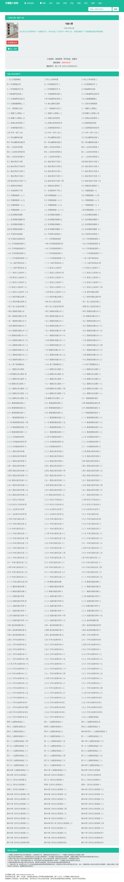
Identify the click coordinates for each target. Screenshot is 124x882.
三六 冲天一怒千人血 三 (90, 132)
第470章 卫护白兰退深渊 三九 (55, 833)
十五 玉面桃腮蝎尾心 (89, 98)
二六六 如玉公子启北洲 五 (54, 504)
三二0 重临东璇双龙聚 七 (53, 591)
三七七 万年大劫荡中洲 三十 (54, 683)
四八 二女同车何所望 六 (90, 152)
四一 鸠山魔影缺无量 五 (53, 142)
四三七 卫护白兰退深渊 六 (54, 779)
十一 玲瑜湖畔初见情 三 (53, 94)
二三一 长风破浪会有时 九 (91, 446)
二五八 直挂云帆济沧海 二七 (92, 490)
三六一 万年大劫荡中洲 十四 (17, 659)
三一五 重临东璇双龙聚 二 (91, 581)
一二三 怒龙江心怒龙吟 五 (91, 272)
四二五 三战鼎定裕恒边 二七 (54, 760)
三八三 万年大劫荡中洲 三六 (54, 692)
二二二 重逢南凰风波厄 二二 (92, 432)
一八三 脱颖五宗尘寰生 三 (91, 369)
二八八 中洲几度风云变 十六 (92, 538)
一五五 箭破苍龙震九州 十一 (54, 325)
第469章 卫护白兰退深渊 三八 (18, 833)
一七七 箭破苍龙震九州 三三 (92, 359)
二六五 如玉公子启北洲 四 (17, 504)
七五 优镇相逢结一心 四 (90, 195)
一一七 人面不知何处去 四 (91, 263)
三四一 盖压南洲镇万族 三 (54, 625)
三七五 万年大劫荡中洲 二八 (92, 678)
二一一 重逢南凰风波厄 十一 (17, 417)
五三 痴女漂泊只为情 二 (53, 161)
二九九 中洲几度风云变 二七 (54, 557)
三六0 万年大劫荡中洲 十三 (91, 654)
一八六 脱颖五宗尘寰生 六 (91, 374)
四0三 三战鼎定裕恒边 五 (16, 726)
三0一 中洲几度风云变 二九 (17, 562)
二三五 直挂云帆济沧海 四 (17, 456)
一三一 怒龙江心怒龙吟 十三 (54, 287)
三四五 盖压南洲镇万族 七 (91, 630)
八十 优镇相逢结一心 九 (53, 205)
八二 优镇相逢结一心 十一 (17, 210)
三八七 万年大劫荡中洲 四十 (92, 697)
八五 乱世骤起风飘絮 (15, 214)
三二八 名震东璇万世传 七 (17, 606)
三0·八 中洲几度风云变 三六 (54, 572)
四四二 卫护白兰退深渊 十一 (17, 789)
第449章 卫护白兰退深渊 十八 (55, 799)
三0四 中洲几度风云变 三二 (17, 567)
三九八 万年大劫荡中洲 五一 (54, 717)
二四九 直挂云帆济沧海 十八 (92, 475)
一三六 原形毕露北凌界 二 (17, 296)
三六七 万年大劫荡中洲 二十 (17, 668)
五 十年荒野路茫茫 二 (52, 84)
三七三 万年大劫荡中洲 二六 (17, 678)
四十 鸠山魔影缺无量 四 (16, 142)
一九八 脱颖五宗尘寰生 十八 (92, 393)
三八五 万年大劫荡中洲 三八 (17, 697)
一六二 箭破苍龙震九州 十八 (92, 335)
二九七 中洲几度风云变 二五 (92, 552)
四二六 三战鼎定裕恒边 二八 (92, 760)
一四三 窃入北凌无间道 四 (54, 306)
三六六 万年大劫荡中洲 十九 (92, 663)
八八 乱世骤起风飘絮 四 (16, 219)
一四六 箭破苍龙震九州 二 (54, 311)
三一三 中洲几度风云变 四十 (17, 581)
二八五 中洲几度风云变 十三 (92, 533)
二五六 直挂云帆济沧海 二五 (17, 490)
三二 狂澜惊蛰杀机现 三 (53, 127)
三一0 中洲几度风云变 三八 (17, 577)
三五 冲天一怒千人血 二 (53, 132)
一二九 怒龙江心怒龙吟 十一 (92, 282)
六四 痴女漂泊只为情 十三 (17, 181)
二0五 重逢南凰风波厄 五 (16, 408)
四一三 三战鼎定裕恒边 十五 (54, 741)
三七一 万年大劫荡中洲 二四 (54, 673)
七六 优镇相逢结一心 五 (16, 200)
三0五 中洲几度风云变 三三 (54, 567)
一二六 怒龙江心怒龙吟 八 (91, 277)
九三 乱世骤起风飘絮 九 (90, 224)
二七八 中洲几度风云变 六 (54, 523)
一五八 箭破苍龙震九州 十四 (54, 330)
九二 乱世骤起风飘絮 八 (53, 224)
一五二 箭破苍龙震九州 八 (54, 321)
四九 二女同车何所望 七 (16, 156)
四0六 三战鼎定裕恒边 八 (16, 731)
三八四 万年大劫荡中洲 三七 (92, 692)
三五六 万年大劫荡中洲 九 (54, 649)
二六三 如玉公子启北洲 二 (54, 499)
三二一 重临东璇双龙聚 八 (91, 591)
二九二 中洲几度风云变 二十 (17, 548)
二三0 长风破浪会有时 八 (53, 446)
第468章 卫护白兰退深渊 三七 (92, 828)
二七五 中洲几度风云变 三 (54, 519)
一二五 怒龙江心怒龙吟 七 (54, 277)
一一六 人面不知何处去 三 (54, 263)
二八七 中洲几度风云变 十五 (54, 538)
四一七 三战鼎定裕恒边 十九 (92, 746)
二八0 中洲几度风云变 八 (16, 528)
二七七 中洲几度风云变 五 (17, 523)
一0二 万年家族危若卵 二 (90, 238)
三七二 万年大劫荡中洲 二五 (92, 673)
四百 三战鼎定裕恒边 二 (16, 721)
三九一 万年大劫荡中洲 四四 (17, 707)
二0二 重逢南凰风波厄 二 (16, 403)
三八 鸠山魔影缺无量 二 (53, 137)
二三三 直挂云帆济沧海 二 (54, 451)
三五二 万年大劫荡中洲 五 (17, 644)
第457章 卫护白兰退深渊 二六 (18, 813)
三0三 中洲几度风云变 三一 (91, 562)
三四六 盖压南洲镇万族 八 (17, 635)
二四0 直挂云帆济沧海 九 (90, 461)
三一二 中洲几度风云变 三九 (92, 577)
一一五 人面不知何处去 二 (17, 263)
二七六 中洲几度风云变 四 (91, 519)
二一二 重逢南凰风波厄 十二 (54, 417)
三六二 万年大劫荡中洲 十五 (54, 659)
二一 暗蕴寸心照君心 (89, 108)
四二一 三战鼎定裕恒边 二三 (17, 755)
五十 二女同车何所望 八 (53, 156)
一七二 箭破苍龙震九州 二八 (17, 354)
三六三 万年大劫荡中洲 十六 (92, 659)
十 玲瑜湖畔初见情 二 (15, 94)
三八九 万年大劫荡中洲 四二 (54, 702)
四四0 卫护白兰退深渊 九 (53, 784)
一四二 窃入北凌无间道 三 (17, 306)
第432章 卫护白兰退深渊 (90, 770)
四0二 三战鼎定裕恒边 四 (90, 721)
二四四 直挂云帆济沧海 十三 (17, 470)
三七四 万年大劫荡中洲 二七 (54, 678)
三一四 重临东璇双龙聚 (53, 581)
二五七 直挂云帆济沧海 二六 (54, 490)
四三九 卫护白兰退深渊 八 (17, 784)
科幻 (86, 3)
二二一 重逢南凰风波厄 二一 (54, 432)
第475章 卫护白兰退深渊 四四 (18, 842)
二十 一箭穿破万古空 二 (53, 108)
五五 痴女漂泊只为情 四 (16, 166)
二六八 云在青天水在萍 (15, 509)
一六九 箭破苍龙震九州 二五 (17, 350)
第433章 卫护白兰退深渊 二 (17, 775)
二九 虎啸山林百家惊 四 (53, 123)
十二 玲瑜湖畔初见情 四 (90, 94)
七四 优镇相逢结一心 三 (53, 195)
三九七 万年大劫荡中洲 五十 (17, 717)
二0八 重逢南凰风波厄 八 (16, 412)
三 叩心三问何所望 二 (89, 79)
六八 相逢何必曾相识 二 (53, 185)
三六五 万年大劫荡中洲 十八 (54, 663)
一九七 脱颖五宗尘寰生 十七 (54, 393)
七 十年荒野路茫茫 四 (15, 89)
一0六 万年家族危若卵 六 (16, 248)
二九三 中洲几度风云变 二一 (54, 548)
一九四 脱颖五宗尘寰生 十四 (54, 388)
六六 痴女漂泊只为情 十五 (91, 181)
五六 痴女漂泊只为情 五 (53, 166)
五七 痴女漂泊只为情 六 (90, 166)
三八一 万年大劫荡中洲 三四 (92, 688)
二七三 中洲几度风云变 (90, 514)
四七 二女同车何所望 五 (53, 152)
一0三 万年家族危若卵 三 (16, 243)
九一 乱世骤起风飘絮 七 (16, 224)
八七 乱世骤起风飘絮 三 (90, 214)
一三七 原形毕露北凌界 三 (54, 296)
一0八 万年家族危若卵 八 (90, 248)
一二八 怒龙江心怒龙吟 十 (54, 282)
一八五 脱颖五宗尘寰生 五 (54, 374)
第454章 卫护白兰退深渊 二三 (18, 808)
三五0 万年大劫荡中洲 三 (53, 639)
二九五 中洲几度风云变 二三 (17, 552)
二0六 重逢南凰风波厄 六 (53, 408)
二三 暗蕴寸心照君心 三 (53, 113)
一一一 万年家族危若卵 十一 (92, 253)
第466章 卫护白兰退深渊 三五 (18, 828)
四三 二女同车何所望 (15, 147)
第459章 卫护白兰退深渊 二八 (92, 813)
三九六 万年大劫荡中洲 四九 (92, 712)
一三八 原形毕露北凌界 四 (91, 296)
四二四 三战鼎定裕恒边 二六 (17, 760)
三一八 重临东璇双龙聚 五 (91, 586)
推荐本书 (13, 42)
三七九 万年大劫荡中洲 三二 (17, 688)
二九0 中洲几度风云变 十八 (54, 543)
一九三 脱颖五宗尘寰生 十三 (17, 388)
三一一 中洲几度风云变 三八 (54, 577)
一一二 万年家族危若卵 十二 (17, 258)
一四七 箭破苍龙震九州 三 (91, 311)
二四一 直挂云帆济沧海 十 (17, 465)
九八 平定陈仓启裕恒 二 (53, 234)
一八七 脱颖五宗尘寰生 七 (17, 379)
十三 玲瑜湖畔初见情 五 (16, 98)
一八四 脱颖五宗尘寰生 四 (17, 374)
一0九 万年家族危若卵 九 (16, 253)
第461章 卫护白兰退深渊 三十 (55, 818)
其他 (100, 3)
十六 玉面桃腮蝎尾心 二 (16, 103)
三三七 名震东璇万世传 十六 (17, 620)
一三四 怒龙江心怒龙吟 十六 (54, 292)
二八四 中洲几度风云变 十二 (54, 533)
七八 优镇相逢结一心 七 (90, 200)
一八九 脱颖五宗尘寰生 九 (91, 379)
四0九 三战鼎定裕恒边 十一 (17, 736)
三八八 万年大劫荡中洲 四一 (17, 702)
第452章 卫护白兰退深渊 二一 (55, 804)
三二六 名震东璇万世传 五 (54, 601)
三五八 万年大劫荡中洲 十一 (17, 654)
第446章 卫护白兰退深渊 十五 (55, 794)
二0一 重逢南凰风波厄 (89, 398)
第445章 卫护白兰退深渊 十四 (18, 794)
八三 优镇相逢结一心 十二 (54, 210)
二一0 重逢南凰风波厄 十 (90, 412)
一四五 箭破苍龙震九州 (15, 311)
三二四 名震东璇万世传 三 (91, 596)
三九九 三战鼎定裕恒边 (90, 717)
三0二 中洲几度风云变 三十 (54, 562)
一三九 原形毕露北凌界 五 (17, 301)
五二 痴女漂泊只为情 (15, 161)
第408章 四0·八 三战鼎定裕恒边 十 (94, 731)
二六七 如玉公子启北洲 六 (91, 504)
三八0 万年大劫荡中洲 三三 (54, 688)
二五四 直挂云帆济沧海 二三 (54, 485)
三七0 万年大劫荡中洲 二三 (17, 673)
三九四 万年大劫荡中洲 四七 (17, 712)
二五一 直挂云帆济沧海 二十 (54, 480)
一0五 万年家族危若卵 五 (90, 243)
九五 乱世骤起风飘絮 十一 (54, 229)
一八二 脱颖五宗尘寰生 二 (54, 369)
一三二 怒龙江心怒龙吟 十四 (92, 287)
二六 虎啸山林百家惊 (52, 118)
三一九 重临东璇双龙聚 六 (17, 591)
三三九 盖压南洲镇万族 (90, 620)
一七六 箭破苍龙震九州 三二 (54, 359)
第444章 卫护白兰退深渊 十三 (92, 789)
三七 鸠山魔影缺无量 (15, 137)
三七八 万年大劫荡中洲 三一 (92, 683)
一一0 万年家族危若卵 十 (53, 253)
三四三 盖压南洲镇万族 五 (17, 630)
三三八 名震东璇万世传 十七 (54, 620)
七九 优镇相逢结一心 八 (16, 205)
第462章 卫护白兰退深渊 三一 (92, 818)
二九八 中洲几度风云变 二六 (17, 557)
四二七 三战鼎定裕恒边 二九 (17, 765)
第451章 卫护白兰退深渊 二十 (18, 804)
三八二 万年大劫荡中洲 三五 (17, 692)
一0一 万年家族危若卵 (52, 238)
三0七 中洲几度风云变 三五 (17, 572)
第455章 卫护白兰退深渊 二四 (55, 808)
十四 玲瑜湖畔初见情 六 (53, 98)
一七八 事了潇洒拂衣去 (15, 364)
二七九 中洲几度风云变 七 (91, 523)
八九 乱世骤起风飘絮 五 (53, 219)
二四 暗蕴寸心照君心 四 (90, 113)
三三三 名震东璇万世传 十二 (92, 610)
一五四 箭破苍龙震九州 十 (17, 325)
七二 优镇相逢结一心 (89, 190)
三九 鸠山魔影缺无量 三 (90, 137)
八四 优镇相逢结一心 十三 (91, 210)
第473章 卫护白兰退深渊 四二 (55, 837)
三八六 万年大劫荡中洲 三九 (54, 697)
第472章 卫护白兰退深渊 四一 (18, 837)
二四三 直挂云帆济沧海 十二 (92, 465)
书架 (44, 3)
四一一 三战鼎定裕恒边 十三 (92, 736)
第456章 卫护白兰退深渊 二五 (92, 808)
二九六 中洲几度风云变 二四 (54, 552)
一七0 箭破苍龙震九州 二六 (54, 350)
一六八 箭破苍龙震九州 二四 (92, 345)
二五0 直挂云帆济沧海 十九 (17, 480)
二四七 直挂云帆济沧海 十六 (17, 475)
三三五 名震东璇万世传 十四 (54, 615)
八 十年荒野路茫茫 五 (52, 89)
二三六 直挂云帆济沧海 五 (54, 456)
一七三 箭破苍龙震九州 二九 (54, 354)
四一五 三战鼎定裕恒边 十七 (17, 746)
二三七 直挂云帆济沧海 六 (91, 456)
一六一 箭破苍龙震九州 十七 (54, 335)
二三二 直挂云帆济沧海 (15, 451)
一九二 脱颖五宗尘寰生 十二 (92, 383)
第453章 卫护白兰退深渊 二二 (92, 804)
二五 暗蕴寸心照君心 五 (16, 118)
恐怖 (93, 3)
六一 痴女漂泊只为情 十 (16, 176)
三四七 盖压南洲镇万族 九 (54, 635)
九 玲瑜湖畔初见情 (88, 89)
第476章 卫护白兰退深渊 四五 (55, 842)
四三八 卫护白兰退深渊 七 (91, 779)
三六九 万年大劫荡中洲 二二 (92, 668)
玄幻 (51, 3)
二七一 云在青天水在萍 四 (17, 514)
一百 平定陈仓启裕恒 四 (16, 238)
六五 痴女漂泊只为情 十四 (54, 181)
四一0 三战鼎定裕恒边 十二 (54, 736)
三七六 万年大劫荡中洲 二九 (17, 683)
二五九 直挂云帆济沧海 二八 (17, 494)
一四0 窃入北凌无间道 (52, 301)
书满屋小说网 (11, 3)
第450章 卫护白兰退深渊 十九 (92, 799)
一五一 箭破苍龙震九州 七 (17, 321)
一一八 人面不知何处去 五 (17, 267)
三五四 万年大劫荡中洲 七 (91, 644)
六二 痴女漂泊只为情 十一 (54, 176)
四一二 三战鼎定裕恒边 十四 (17, 741)
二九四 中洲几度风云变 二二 (92, 548)
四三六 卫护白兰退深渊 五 (17, 779)
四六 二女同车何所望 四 (16, 152)
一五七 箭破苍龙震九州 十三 (17, 330)
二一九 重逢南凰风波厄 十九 (92, 427)
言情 (65, 3)
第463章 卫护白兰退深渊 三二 (18, 823)
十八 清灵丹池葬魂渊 (89, 103)
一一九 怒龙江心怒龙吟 (53, 267)
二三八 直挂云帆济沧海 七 (17, 461)
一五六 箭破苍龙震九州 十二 (92, 325)
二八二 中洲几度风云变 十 (91, 528)
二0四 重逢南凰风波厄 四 (90, 403)
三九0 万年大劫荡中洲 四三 (91, 702)
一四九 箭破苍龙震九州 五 (54, 316)
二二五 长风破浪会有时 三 (91, 437)
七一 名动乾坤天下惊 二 (53, 190)
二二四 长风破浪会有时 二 (54, 437)
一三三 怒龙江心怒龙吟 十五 (17, 292)
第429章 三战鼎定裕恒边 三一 (92, 765)
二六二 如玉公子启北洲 (15, 499)
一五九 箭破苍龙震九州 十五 (92, 330)
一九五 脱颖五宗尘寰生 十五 (92, 388)
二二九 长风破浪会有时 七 (17, 446)
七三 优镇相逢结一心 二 (16, 195)
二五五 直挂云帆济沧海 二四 (92, 485)
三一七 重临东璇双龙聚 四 (54, 586)
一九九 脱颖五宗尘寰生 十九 (17, 398)
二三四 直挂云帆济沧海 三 (91, 451)
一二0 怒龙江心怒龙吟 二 (90, 267)
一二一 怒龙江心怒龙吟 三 (17, 272)
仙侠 (58, 3)
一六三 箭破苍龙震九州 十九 (17, 340)
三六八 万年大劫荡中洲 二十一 (55, 668)
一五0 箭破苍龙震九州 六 (90, 316)
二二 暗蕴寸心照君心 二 (16, 113)
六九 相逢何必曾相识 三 (90, 185)
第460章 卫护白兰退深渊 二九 (18, 818)
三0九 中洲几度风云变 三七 (91, 572)
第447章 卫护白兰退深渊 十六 (92, 794)
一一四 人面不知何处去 (90, 258)
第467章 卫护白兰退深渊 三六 (55, 828)
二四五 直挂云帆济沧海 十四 (54, 470)
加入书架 (13, 49)
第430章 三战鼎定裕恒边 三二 (18, 770)
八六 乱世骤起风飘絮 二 (53, 214)
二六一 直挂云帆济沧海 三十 (92, 494)
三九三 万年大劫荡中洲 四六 (92, 707)
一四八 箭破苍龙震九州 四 (17, 316)
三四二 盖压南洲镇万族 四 (91, 625)
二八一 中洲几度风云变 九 (54, 528)
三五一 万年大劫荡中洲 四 (91, 639)
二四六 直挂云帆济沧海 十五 (92, 470)
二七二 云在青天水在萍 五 (54, 514)
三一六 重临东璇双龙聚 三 (17, 586)
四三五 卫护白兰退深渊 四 (91, 775)
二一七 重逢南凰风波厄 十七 (17, 427)
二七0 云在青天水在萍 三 (90, 509)
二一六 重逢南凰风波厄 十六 (92, 422)
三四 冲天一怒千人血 (15, 132)
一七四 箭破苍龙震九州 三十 (92, 354)
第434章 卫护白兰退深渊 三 (54, 775)
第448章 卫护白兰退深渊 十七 (18, 799)
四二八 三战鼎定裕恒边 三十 (54, 765)
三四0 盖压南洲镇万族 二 (16, 625)
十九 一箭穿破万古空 (15, 108)
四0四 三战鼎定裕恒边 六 (53, 726)
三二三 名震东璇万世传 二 (54, 596)
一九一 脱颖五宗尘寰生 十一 (54, 383)
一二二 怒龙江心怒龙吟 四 (54, 272)
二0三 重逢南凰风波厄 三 (53, 403)
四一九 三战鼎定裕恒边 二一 (54, 750)
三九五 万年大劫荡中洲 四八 (54, 712)
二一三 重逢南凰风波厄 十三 (92, 417)
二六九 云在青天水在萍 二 (54, 509)
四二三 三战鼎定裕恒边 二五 (92, 755)
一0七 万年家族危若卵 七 (53, 248)
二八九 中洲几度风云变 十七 (17, 543)
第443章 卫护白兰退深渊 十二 (55, 789)
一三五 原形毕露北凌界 (90, 292)
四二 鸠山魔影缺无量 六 (90, 142)
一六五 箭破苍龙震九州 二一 (92, 340)
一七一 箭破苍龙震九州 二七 (92, 350)
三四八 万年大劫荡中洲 (90, 635)
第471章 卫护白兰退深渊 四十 (92, 833)
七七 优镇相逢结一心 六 (53, 200)
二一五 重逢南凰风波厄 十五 (54, 422)
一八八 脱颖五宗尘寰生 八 (54, 379)
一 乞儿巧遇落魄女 (14, 79)
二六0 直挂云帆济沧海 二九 (54, 494)
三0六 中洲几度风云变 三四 (91, 567)
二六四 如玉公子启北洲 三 (91, 499)
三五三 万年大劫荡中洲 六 (54, 644)
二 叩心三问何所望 (51, 79)
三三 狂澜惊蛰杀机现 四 (90, 127)
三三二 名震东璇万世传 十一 (54, 610)
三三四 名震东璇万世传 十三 (17, 615)
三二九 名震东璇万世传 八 (54, 606)
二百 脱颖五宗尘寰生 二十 (54, 398)
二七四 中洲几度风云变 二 (17, 519)
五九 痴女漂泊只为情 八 (53, 171)
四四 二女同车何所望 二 (53, 147)
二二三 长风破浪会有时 (15, 437)
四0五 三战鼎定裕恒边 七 (90, 726)
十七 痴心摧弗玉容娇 (52, 103)
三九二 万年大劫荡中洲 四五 (54, 707)
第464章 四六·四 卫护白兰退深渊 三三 (58, 823)
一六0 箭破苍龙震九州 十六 (17, 335)
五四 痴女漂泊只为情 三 (90, 161)
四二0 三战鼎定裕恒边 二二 (91, 750)
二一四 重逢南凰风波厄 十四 (17, 422)
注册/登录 (30, 3)
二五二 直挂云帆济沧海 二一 (92, 480)
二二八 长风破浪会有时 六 (91, 441)
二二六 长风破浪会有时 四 (17, 441)
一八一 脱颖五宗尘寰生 (15, 369)
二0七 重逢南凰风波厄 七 (90, 408)
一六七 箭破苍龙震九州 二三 (54, 345)
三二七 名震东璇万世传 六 (91, 601)
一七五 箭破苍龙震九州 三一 (17, 359)
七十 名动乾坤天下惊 (15, 190)
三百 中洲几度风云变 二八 (91, 557)
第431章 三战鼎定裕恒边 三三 (55, 770)
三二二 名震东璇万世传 (15, 596)
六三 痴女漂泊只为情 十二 (91, 176)
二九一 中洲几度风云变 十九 (92, 543)
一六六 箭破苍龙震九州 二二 (17, 345)
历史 (72, 3)
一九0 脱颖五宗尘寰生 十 (16, 383)
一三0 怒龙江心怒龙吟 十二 (17, 287)
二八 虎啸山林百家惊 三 (16, 123)
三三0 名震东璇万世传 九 (90, 606)
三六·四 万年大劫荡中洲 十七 (18, 663)
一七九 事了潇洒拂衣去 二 (54, 364)
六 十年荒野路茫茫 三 (89, 84)
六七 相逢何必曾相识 (15, 185)
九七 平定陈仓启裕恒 (15, 234)
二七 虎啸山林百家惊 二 (90, 118)
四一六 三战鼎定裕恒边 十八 (54, 746)
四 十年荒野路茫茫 (14, 84)
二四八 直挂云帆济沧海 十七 (54, 475)
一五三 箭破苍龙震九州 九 (91, 321)
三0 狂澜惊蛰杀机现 (88, 123)
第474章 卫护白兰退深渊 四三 (92, 837)
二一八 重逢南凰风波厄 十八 (54, 427)
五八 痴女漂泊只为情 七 (16, 171)
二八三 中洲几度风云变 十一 (17, 533)
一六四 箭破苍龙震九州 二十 (54, 340)
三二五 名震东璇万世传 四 (17, 601)
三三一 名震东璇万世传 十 (17, 610)
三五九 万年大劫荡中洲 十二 (54, 654)
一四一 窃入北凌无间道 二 (91, 301)
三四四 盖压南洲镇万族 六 (54, 630)
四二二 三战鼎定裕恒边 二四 (54, 755)
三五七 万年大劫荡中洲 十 (91, 649)
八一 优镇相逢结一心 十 (90, 205)
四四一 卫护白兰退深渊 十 (91, 784)
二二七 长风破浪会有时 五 (54, 441)
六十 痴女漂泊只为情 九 (90, 171)
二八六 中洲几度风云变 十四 (17, 538)
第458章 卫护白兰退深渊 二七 (55, 813)
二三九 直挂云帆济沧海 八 (54, 461)
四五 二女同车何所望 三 (90, 147)
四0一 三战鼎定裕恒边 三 (53, 721)
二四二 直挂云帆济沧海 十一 (54, 465)
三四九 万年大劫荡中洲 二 (17, 639)
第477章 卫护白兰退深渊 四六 (66, 66)
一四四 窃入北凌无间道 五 (91, 306)
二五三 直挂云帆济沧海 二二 (17, 485)
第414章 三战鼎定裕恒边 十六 (92, 741)
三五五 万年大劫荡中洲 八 (17, 649)
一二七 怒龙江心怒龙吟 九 (17, 282)
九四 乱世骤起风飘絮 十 (16, 229)
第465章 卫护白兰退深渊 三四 (92, 823)
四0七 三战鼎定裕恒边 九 (53, 731)
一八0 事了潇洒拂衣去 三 (90, 364)
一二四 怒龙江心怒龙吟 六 (17, 277)
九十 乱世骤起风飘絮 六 (90, 219)
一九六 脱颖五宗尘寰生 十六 (17, 393)
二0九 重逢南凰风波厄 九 (53, 412)
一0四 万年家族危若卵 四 (53, 243)
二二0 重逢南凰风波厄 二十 (17, 432)
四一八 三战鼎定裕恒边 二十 (17, 750)
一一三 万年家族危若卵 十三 (54, 258)
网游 (79, 3)
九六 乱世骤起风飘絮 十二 (91, 229)
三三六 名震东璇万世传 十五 (92, 615)
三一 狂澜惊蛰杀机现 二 (16, 127)
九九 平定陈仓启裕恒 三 (90, 234)
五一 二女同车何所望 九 (90, 156)
